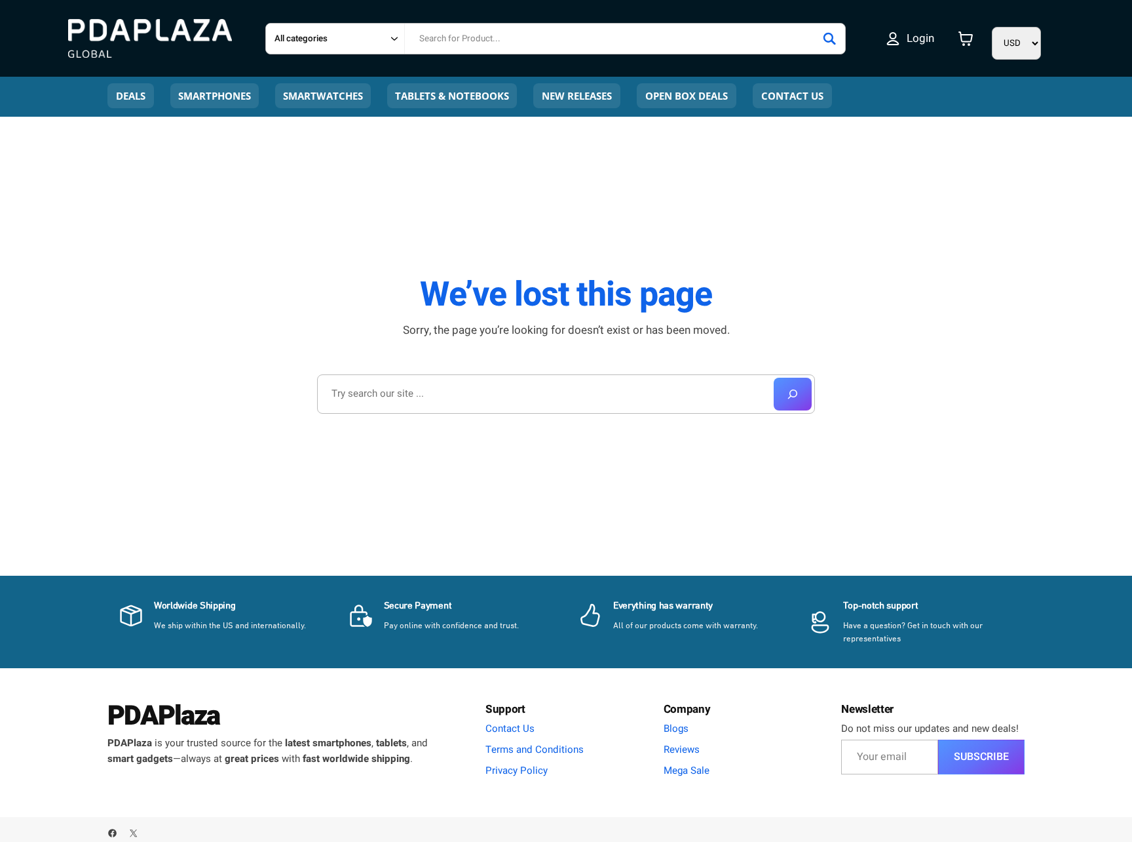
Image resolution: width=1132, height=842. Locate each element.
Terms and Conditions (534, 749)
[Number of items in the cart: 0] (966, 38)
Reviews (682, 749)
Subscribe (981, 757)
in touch (936, 626)
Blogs (676, 728)
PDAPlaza (163, 716)
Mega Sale (686, 770)
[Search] (829, 39)
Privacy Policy (516, 770)
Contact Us (510, 728)
